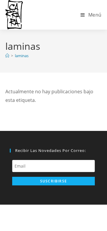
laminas (22, 55)
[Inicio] (7, 55)
